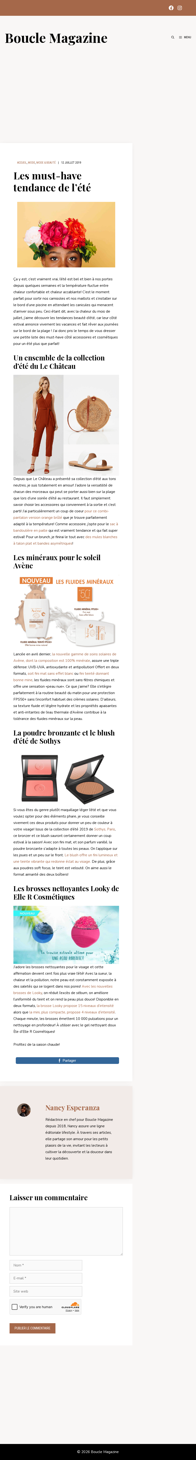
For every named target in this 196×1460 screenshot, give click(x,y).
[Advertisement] (98, 91)
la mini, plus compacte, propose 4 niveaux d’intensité (71, 1012)
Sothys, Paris (104, 829)
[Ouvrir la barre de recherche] (173, 37)
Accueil (22, 162)
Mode (31, 162)
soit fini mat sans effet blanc (50, 673)
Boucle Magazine (56, 37)
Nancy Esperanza (72, 1107)
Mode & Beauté (46, 162)
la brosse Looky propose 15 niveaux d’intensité (75, 1005)
